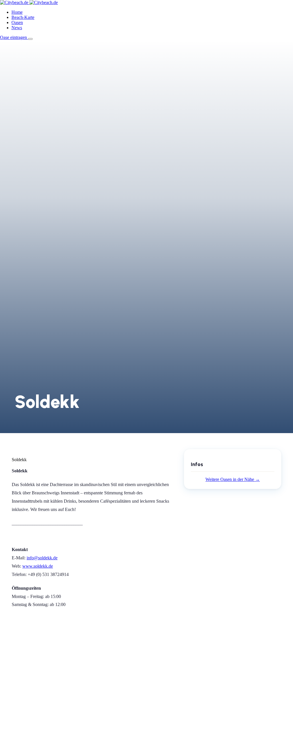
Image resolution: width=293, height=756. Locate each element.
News (16, 27)
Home (17, 12)
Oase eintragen (14, 37)
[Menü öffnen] (30, 39)
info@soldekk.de (42, 557)
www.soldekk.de (37, 566)
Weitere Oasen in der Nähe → (232, 479)
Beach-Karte (22, 17)
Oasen (17, 22)
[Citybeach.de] (29, 2)
